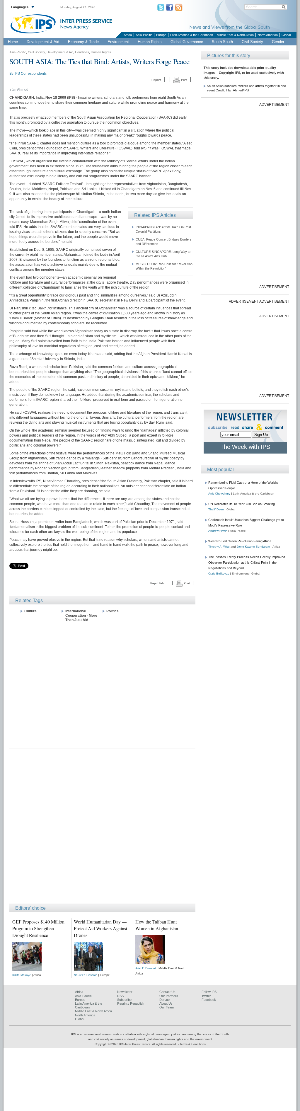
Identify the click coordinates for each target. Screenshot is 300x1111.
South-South (222, 42)
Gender (278, 42)
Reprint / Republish (130, 1003)
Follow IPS (209, 992)
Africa (128, 35)
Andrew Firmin (217, 530)
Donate (164, 999)
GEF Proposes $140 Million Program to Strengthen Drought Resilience (38, 928)
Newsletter (124, 992)
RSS (120, 996)
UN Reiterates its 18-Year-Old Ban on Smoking (241, 504)
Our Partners (168, 996)
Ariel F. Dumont (145, 968)
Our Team (166, 1007)
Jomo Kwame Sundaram (253, 546)
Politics (112, 611)
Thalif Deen (216, 509)
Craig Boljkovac (218, 573)
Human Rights (150, 42)
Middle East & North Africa (235, 35)
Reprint (156, 79)
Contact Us (167, 992)
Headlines (82, 52)
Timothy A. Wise (219, 546)
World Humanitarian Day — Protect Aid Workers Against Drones (100, 928)
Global (286, 35)
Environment (118, 42)
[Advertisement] (102, 686)
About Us (166, 1003)
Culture (30, 611)
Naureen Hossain (85, 975)
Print (183, 79)
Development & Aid (43, 42)
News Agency (74, 26)
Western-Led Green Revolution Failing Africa (239, 541)
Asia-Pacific (144, 35)
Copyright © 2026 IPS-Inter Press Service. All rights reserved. (136, 1044)
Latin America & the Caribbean (191, 35)
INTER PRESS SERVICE (86, 21)
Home (13, 42)
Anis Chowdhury (219, 493)
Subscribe (124, 999)
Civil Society (252, 42)
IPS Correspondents (30, 73)
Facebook (209, 999)
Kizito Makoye (21, 975)
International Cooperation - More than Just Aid (81, 615)
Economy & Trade (83, 42)
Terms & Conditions (193, 1044)
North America (268, 35)
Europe (161, 35)
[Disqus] (102, 829)
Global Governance (187, 42)
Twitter (206, 996)
